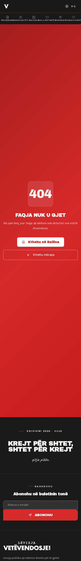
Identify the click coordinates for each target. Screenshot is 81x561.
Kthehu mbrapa (43, 255)
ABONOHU (44, 515)
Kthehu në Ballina (43, 242)
